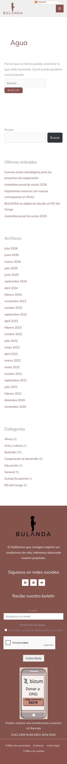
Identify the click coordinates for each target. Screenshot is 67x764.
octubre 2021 (13, 373)
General (9, 472)
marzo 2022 (12, 360)
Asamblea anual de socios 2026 (25, 184)
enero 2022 (12, 367)
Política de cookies (33, 751)
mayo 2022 (12, 347)
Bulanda (10, 452)
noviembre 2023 (15, 301)
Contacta (38, 745)
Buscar (9, 129)
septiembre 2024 (15, 281)
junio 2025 (11, 274)
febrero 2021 (13, 393)
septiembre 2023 (15, 314)
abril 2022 (11, 354)
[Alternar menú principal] (60, 9)
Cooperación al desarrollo (21, 458)
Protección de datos (33, 625)
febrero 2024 (13, 294)
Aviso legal (53, 745)
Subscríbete (33, 658)
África (8, 439)
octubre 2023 (13, 307)
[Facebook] (25, 582)
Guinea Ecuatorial (16, 478)
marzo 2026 (12, 261)
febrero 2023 (13, 327)
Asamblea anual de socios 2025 (25, 216)
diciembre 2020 (14, 400)
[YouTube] (41, 582)
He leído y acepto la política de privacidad (36, 630)
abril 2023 (11, 321)
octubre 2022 (13, 334)
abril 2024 (11, 288)
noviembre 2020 (15, 406)
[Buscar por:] (25, 83)
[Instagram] (33, 582)
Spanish (41, 2)
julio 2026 (11, 248)
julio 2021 (11, 387)
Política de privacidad (17, 745)
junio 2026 (11, 255)
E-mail (34, 610)
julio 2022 (11, 341)
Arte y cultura (13, 445)
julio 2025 (11, 268)
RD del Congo (13, 485)
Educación (11, 465)
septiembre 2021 (15, 380)
